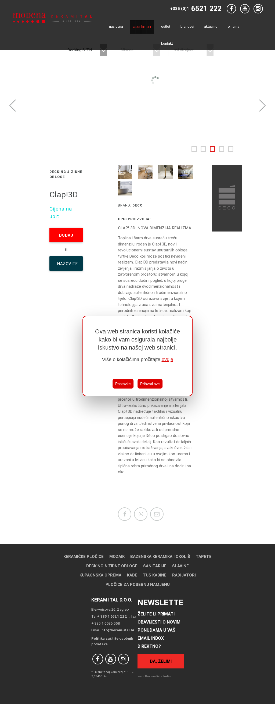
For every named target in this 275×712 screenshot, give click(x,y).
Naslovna (116, 26)
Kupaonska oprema (100, 575)
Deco (137, 205)
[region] (137, 356)
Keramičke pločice (83, 556)
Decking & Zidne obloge (112, 565)
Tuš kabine (155, 575)
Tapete (204, 556)
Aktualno (211, 26)
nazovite (67, 266)
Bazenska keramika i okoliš (160, 556)
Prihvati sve (150, 384)
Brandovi (187, 26)
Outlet (165, 26)
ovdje (167, 359)
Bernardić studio (158, 676)
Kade (132, 575)
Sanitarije (155, 565)
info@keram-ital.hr (117, 630)
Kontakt (167, 43)
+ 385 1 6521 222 (112, 616)
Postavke (123, 384)
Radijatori (184, 575)
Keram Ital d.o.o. (111, 600)
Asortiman (142, 26)
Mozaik (117, 556)
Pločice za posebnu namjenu (138, 584)
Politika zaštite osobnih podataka (112, 641)
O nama (233, 26)
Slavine (180, 565)
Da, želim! (161, 661)
